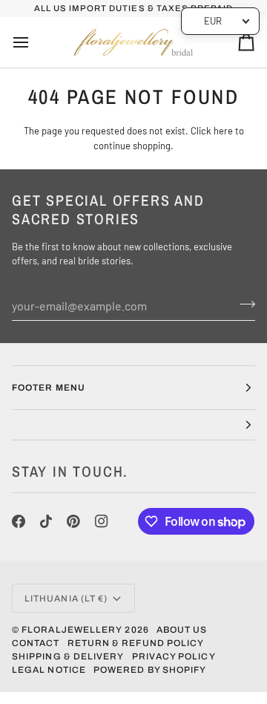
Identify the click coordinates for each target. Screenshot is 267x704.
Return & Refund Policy (136, 643)
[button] (133, 425)
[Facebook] (18, 521)
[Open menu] (34, 42)
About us (182, 630)
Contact (36, 643)
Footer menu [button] (48, 387)
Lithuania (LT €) (66, 598)
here (223, 131)
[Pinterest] (73, 521)
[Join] (243, 304)
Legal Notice (49, 670)
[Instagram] (101, 521)
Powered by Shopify (149, 670)
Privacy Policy (174, 656)
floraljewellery (72, 630)
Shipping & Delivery (68, 656)
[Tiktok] (46, 521)
